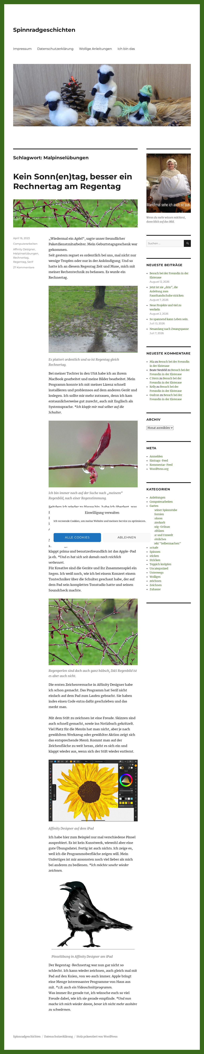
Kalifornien (157, 514)
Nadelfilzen (157, 531)
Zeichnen (156, 585)
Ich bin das (126, 49)
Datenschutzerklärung (55, 49)
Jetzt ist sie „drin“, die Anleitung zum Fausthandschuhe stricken (167, 291)
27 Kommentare (23, 267)
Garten (154, 506)
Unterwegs (157, 572)
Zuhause (155, 589)
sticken (154, 556)
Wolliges (155, 577)
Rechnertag (20, 257)
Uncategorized (159, 568)
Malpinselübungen (25, 253)
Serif (30, 261)
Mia (152, 361)
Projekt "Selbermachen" (165, 543)
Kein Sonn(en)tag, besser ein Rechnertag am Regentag (72, 181)
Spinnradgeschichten (44, 29)
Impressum (22, 49)
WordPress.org (159, 469)
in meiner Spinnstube (163, 510)
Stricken (155, 560)
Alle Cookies (77, 537)
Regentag (19, 261)
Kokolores (156, 518)
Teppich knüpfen (160, 564)
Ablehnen (127, 537)
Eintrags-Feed (159, 460)
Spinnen (155, 552)
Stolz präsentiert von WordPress (97, 1036)
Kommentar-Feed (161, 465)
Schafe (154, 547)
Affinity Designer (24, 249)
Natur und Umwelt (161, 535)
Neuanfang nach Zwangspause (169, 329)
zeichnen (155, 581)
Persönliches (158, 539)
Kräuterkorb (157, 522)
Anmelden (156, 456)
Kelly (153, 386)
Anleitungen (157, 497)
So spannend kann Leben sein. (169, 319)
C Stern (154, 378)
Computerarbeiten (25, 243)
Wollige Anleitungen (95, 49)
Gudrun (154, 395)
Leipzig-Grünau (160, 526)
